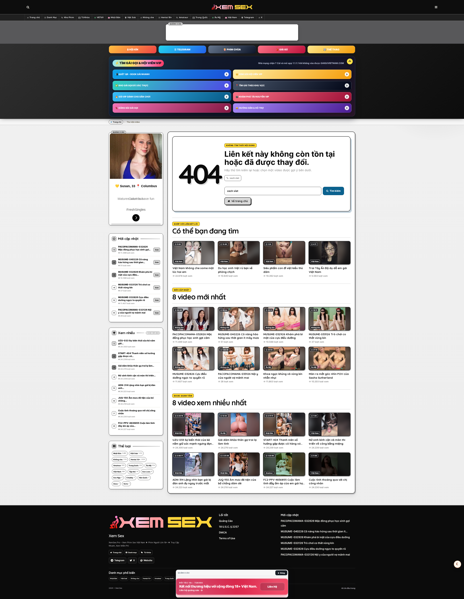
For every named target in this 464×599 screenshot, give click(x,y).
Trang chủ (35, 17)
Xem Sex (116, 535)
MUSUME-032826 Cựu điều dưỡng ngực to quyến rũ (313, 548)
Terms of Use (227, 538)
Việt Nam (232, 17)
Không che (148, 17)
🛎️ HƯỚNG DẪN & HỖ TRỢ (250, 108)
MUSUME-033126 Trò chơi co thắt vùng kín (307, 542)
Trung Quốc (202, 17)
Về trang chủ (239, 201)
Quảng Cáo (226, 520)
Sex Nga (117, 478)
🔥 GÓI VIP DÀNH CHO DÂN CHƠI (132, 96)
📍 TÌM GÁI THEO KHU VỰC (250, 85)
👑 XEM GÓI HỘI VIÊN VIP (249, 74)
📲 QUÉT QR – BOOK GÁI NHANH (132, 74)
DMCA (223, 532)
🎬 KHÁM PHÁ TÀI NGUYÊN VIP (252, 96)
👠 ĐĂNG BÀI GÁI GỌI (126, 108)
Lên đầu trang (349, 588)
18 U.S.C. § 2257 (229, 526)
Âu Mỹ (218, 17)
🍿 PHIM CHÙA (232, 49)
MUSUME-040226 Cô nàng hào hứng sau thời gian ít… (314, 531)
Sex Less (147, 472)
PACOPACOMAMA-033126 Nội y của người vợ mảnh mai (315, 554)
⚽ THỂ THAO (331, 49)
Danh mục (132, 552)
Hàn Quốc (144, 478)
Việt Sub (131, 17)
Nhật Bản (115, 17)
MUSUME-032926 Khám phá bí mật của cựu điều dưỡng (315, 537)
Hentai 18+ (166, 17)
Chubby (130, 478)
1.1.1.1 (296, 63)
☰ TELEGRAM (182, 49)
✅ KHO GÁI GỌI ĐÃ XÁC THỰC (131, 85)
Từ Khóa (85, 17)
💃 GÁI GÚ (282, 49)
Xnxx (116, 484)
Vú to (126, 484)
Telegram (249, 17)
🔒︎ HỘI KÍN (132, 49)
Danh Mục (52, 17)
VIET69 (100, 17)
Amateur (183, 17)
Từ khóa (147, 552)
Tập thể (133, 472)
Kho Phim (69, 17)
